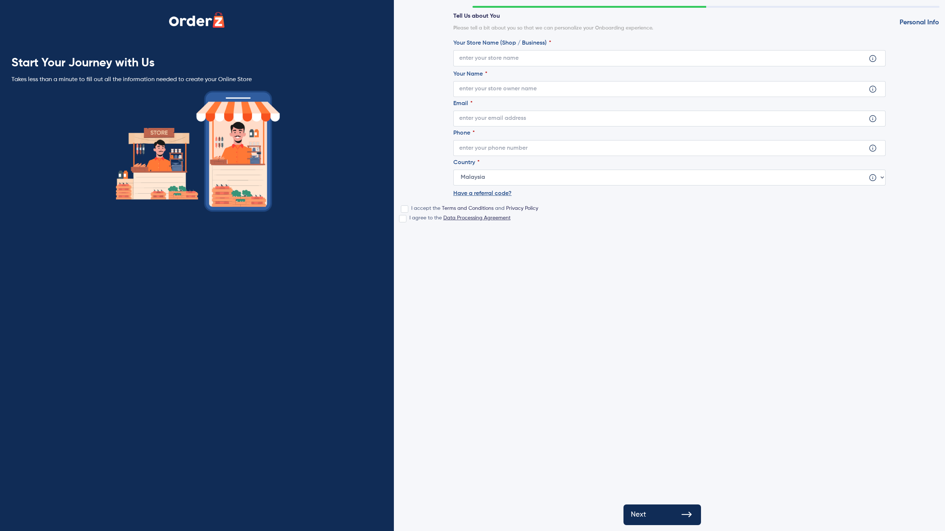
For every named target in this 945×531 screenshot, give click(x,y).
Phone (462, 133)
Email (461, 104)
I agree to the (460, 218)
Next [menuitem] (638, 514)
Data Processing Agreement (477, 218)
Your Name (468, 74)
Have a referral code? (482, 194)
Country (465, 163)
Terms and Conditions (468, 208)
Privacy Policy (522, 208)
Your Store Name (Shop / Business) (500, 43)
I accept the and (474, 208)
